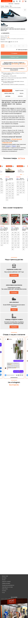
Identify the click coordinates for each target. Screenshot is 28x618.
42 (12, 187)
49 (9, 198)
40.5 (13, 185)
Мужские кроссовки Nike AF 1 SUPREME (10, 229)
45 (12, 191)
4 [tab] (23, 174)
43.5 (13, 189)
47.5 (10, 195)
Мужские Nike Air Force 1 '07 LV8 (9, 179)
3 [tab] (22, 174)
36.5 (2, 182)
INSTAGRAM (15, 64)
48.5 (7, 198)
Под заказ (9, 166)
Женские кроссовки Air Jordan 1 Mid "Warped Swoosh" (20, 229)
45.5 (7, 193)
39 (12, 183)
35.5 (18, 182)
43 (9, 189)
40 (9, 185)
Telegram (14, 146)
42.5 (2, 190)
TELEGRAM (22, 64)
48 (12, 195)
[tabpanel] (21, 170)
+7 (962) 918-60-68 (7, 142)
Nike (8, 37)
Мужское (16, 3)
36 (20, 182)
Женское (11, 3)
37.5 (21, 184)
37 (17, 184)
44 (1, 192)
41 (1, 188)
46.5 (13, 193)
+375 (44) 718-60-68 (16, 139)
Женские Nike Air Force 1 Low (20, 179)
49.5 (13, 198)
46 (9, 193)
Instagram (8, 146)
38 (1, 184)
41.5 (10, 187)
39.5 (2, 186)
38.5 (10, 183)
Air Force (21, 158)
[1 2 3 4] (21, 170)
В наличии (9, 215)
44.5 (10, 191)
